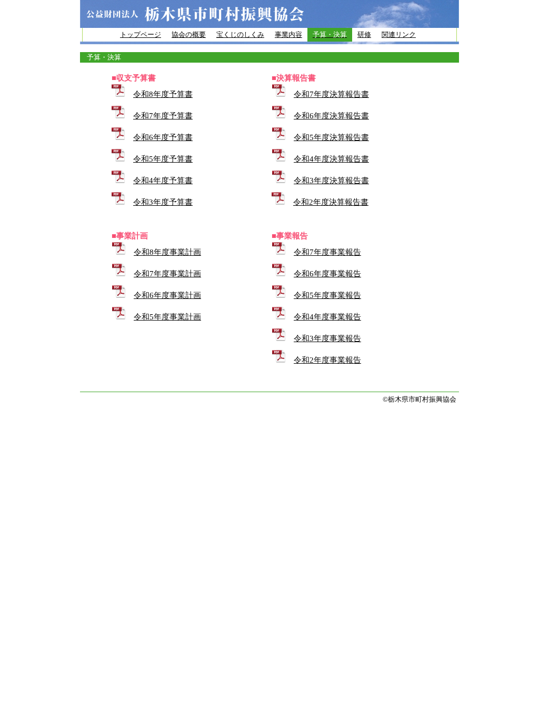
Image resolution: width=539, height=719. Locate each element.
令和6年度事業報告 (327, 273)
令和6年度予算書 (163, 137)
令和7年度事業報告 (327, 252)
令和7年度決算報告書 (331, 94)
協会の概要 (189, 34)
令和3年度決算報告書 (331, 180)
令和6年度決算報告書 (331, 116)
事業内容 (288, 34)
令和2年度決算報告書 (330, 202)
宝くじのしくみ (240, 34)
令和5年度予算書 (163, 159)
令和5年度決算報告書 (331, 137)
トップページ (140, 34)
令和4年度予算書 (163, 180)
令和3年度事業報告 (327, 338)
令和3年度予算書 (163, 202)
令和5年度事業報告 (327, 295)
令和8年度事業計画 (167, 252)
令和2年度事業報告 (327, 360)
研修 (364, 34)
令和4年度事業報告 (327, 317)
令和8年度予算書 (163, 94)
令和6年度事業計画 (167, 295)
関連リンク (399, 34)
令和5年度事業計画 (167, 317)
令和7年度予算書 (163, 116)
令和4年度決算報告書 (331, 159)
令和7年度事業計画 (167, 273)
